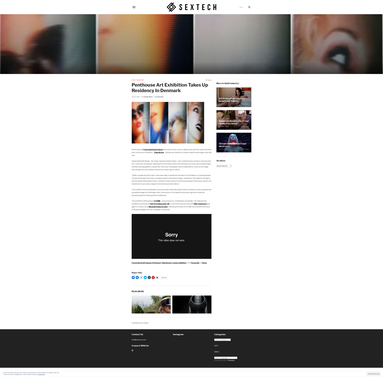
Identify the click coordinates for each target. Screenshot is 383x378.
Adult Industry (138, 80)
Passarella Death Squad (152, 150)
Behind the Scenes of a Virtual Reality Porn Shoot (234, 122)
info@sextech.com (139, 340)
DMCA (216, 352)
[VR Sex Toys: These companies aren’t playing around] (197, 310)
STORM (157, 201)
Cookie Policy (41, 374)
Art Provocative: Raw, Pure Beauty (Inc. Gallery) (232, 99)
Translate (231, 360)
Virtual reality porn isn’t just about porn (232, 144)
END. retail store (200, 204)
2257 (216, 346)
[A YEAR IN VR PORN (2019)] (162, 312)
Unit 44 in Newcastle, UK (159, 204)
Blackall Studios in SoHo (158, 207)
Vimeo (204, 263)
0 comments (158, 97)
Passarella (195, 263)
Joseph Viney (148, 97)
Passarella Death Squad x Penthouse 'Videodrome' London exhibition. (159, 263)
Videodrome (159, 152)
